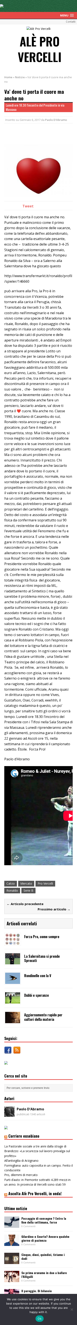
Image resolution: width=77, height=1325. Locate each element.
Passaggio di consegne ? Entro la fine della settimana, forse (43, 1220)
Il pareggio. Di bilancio (36, 1291)
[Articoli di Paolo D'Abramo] (9, 1114)
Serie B (28, 890)
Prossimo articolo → (54, 909)
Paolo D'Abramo (56, 120)
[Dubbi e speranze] (12, 1001)
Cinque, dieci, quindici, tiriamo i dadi (43, 1256)
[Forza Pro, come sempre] (12, 942)
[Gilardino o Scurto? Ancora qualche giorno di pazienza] (11, 1243)
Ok (39, 1318)
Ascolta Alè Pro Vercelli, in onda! (35, 1193)
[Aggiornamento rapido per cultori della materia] (12, 1021)
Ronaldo (12, 890)
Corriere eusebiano (23, 1136)
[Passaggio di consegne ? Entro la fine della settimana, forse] (11, 1225)
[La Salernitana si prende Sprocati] (12, 962)
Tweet (28, 206)
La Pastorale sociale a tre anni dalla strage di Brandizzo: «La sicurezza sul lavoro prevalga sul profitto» (37, 1151)
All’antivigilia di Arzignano (21, 1161)
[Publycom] (1, 5)
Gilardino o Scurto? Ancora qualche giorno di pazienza (45, 1238)
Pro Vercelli (45, 883)
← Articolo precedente (25, 904)
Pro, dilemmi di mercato (21, 1175)
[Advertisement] (40, 133)
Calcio (10, 883)
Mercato (26, 883)
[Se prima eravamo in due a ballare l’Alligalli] (11, 1280)
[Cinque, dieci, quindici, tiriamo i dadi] (11, 1262)
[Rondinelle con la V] (12, 981)
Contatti (71, 21)
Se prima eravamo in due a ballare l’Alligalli (44, 1274)
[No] (72, 1309)
